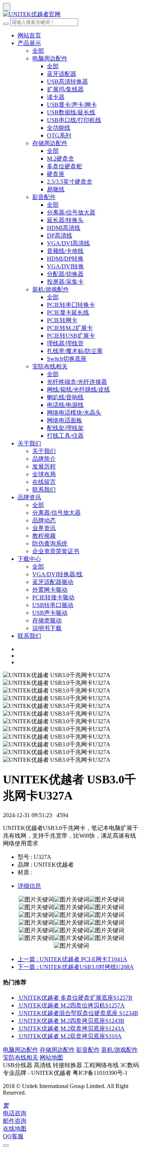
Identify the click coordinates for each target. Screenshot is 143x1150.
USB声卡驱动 (49, 613)
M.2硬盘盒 (60, 158)
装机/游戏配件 (50, 289)
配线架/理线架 (65, 428)
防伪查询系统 (49, 543)
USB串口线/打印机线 (74, 120)
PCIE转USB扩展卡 (71, 335)
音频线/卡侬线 (65, 251)
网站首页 (29, 35)
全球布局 (44, 474)
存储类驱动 (47, 620)
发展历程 (44, 466)
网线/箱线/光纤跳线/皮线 (78, 389)
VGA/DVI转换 (65, 266)
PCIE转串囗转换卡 (71, 305)
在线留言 (44, 482)
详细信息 (29, 886)
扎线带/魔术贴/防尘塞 (75, 351)
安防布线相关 (49, 366)
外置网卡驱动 (49, 590)
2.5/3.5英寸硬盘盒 (69, 182)
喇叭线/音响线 (65, 397)
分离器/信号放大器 (71, 212)
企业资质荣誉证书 (55, 551)
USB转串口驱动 (52, 605)
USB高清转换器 (67, 81)
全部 (38, 51)
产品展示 (29, 43)
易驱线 (56, 189)
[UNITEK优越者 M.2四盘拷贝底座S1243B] (18, 1021)
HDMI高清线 (63, 228)
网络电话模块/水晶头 (74, 412)
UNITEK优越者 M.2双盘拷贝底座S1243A (72, 1028)
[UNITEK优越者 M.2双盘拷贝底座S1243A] (18, 1028)
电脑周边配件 (49, 58)
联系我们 (44, 489)
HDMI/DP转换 (65, 259)
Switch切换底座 (67, 359)
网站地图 (51, 1057)
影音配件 (44, 197)
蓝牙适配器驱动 (52, 582)
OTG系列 (59, 135)
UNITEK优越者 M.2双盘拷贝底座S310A (70, 1036)
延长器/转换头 (65, 220)
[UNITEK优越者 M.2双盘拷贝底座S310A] (18, 1036)
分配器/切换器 (65, 274)
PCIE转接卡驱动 (53, 597)
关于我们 (29, 443)
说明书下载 (47, 628)
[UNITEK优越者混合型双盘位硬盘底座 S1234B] (18, 1013)
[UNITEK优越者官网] (71, 14)
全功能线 (58, 128)
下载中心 (29, 559)
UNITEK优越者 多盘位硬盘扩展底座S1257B (75, 998)
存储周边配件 (49, 143)
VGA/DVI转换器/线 (57, 574)
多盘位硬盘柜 (64, 166)
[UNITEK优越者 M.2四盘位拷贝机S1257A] (18, 1005)
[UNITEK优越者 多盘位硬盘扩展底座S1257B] (18, 998)
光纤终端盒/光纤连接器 (77, 382)
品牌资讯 (29, 497)
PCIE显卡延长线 (68, 312)
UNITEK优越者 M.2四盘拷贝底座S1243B (71, 1021)
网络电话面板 (64, 420)
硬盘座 (56, 174)
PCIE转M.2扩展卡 (70, 328)
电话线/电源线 (65, 405)
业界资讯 (44, 528)
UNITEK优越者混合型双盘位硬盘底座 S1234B (78, 1013)
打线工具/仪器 (65, 436)
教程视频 (44, 536)
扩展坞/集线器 (65, 89)
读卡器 (56, 97)
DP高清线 (59, 235)
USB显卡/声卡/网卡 (72, 105)
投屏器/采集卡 (65, 282)
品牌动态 (44, 520)
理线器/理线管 (65, 343)
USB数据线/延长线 (71, 112)
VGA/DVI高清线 (68, 243)
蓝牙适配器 (61, 74)
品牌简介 (44, 459)
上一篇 (72, 959)
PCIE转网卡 (62, 320)
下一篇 (76, 967)
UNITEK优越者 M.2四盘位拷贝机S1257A (72, 1005)
